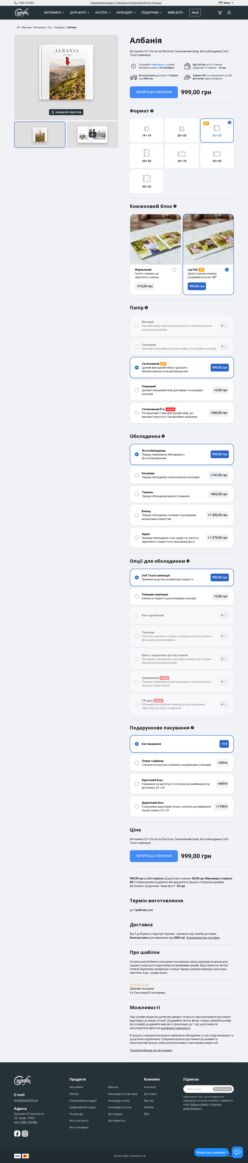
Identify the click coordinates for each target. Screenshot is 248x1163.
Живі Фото (175, 12)
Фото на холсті (79, 1120)
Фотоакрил (115, 1114)
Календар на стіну (120, 1107)
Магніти (113, 1087)
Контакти (150, 1087)
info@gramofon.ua (26, 1100)
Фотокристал (116, 1120)
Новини (148, 1107)
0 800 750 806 (26, 2)
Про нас (149, 1100)
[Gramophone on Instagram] (25, 1133)
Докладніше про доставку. (203, 937)
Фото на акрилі (79, 1127)
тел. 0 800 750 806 (25, 1122)
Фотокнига (76, 1087)
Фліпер (74, 1093)
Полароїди (76, 1114)
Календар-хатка (118, 1100)
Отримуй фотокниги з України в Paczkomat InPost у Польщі (126, 2)
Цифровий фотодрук (83, 1107)
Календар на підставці (122, 1093)
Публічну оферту (199, 1104)
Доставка (150, 1093)
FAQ (146, 1114)
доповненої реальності (175, 1028)
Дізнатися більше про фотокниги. (151, 1050)
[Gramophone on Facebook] (17, 1133)
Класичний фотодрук (83, 1100)
